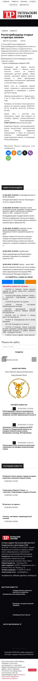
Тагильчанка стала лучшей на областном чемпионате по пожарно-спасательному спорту (19, 447)
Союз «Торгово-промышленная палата (19, 372)
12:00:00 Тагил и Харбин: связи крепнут (20, 335)
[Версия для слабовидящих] (12, 8)
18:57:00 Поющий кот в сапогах (17, 324)
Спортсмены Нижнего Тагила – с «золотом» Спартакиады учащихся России (19, 491)
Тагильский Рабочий (25, 654)
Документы (24, 4)
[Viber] (30, 152)
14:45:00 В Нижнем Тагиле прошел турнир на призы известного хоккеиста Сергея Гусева (19, 291)
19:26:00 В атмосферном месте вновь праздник (19, 320)
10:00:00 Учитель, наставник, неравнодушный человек (19, 305)
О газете (32, 1)
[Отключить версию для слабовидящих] (16, 8)
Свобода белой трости (21, 615)
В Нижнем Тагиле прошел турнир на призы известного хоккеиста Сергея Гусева (19, 477)
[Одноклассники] (25, 8)
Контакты (13, 4)
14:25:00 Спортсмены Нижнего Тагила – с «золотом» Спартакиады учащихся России (19, 297)
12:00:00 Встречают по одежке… (17, 302)
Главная (6, 1)
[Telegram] (22, 8)
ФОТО (5, 357)
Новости (14, 1)
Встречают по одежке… (12, 504)
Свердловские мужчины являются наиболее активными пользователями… (17, 592)
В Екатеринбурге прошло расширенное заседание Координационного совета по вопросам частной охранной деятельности (19, 413)
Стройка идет (23, 251)
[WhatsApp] (8, 158)
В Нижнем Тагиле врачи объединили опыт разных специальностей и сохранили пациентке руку (18, 231)
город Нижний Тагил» (19, 375)
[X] (24, 152)
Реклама (23, 1)
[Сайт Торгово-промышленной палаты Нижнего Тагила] (19, 388)
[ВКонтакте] (19, 8)
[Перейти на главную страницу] (20, 14)
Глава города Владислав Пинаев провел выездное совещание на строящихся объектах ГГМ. (17, 256)
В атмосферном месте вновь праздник (19, 196)
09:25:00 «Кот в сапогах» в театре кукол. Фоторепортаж (19, 316)
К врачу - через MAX (26, 264)
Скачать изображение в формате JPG (16, 63)
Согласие (20, 674)
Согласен (32, 670)
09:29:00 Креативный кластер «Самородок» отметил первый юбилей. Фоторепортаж (19, 310)
